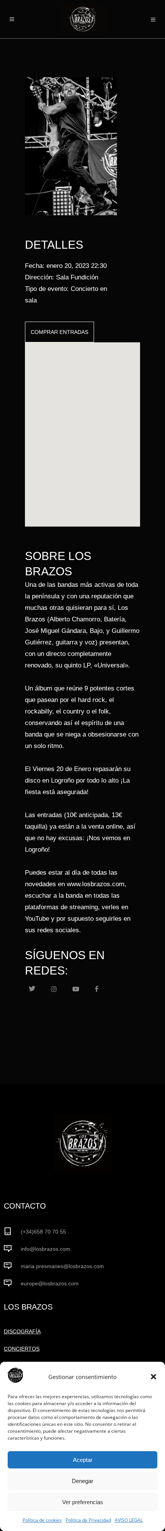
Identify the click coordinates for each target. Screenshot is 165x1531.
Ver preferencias (82, 1502)
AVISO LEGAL (129, 1520)
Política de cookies (42, 1520)
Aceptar (82, 1460)
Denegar (82, 1481)
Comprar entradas (59, 332)
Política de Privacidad (88, 1520)
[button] (153, 1377)
